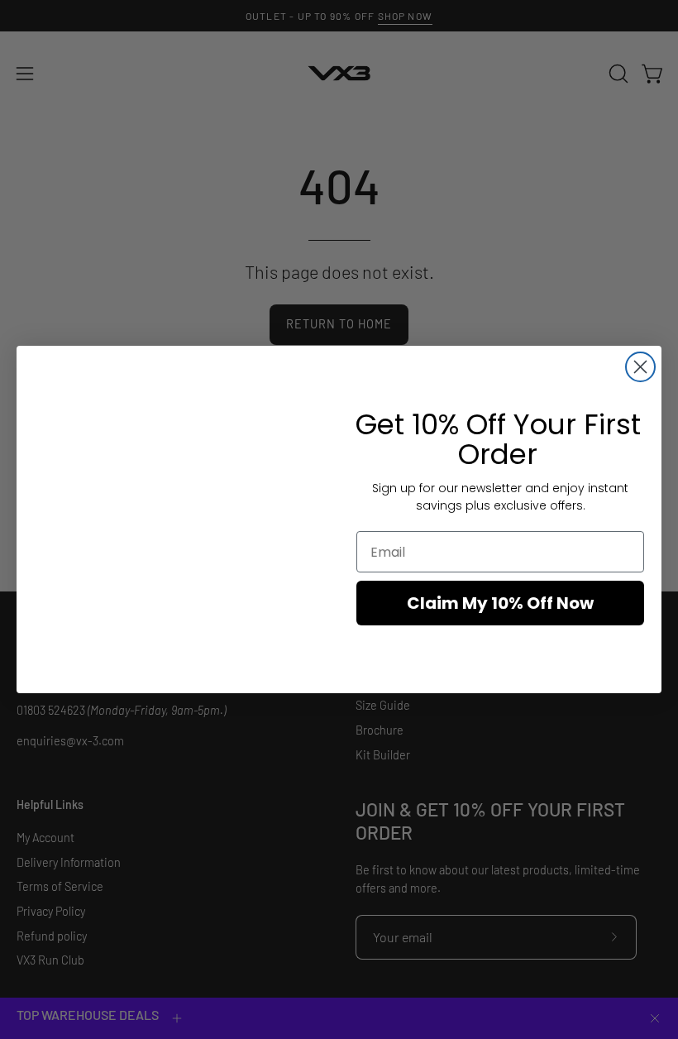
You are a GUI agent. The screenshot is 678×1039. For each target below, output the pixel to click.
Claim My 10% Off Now (500, 603)
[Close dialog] (640, 366)
